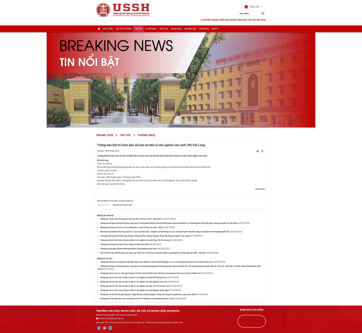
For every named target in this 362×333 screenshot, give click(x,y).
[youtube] (104, 328)
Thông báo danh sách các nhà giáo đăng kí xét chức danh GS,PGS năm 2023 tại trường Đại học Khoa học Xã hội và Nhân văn (150, 273)
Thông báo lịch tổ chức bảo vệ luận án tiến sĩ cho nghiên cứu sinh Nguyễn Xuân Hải (133, 282)
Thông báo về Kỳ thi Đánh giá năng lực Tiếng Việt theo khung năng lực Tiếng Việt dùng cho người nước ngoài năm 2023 (147, 294)
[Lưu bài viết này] (262, 151)
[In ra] (257, 151)
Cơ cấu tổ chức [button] (124, 29)
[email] (110, 328)
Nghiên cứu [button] (190, 29)
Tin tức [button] (138, 29)
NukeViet (158, 323)
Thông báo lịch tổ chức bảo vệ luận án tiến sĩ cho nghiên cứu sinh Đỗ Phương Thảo (133, 277)
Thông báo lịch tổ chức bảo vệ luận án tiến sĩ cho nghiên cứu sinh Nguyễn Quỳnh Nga (134, 290)
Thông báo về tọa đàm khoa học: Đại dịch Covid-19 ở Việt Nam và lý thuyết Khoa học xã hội (137, 298)
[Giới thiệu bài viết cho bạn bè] (254, 151)
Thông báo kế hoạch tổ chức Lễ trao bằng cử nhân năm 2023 (124, 244)
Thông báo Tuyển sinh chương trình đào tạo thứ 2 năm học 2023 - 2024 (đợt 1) (131, 219)
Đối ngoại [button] (204, 29)
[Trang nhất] (98, 28)
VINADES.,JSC (177, 323)
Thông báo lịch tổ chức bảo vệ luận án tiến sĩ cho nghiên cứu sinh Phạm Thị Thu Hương (135, 240)
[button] (251, 6)
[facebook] (99, 328)
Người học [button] (176, 29)
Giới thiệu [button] (108, 29)
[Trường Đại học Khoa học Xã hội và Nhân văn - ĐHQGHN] (103, 10)
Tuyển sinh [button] (151, 29)
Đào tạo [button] (164, 29)
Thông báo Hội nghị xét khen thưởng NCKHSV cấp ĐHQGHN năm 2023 (128, 249)
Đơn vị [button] (215, 29)
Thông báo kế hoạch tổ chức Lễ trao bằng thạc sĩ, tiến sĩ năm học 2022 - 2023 (131, 227)
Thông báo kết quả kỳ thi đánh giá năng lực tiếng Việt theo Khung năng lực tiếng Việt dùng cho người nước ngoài (145, 236)
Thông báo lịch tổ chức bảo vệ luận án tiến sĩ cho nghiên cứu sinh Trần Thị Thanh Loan (134, 286)
